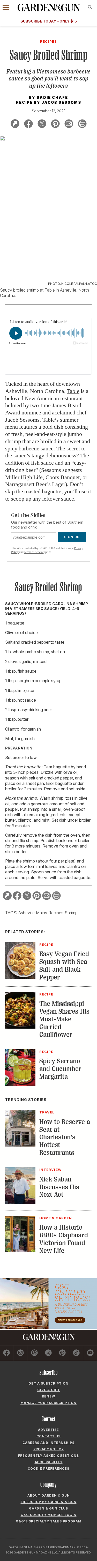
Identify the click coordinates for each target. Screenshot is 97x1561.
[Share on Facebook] (28, 124)
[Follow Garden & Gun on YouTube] (90, 1353)
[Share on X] (42, 124)
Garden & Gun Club (48, 1508)
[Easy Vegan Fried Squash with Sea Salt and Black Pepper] (20, 977)
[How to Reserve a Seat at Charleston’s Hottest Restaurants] (20, 1145)
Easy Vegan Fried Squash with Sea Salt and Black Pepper (64, 965)
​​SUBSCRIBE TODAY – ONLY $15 (48, 21)
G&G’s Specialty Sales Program (48, 1521)
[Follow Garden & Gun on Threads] (34, 1353)
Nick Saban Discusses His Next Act (59, 1187)
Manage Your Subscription (48, 1403)
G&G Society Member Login (49, 1515)
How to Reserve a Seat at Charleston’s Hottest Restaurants (64, 1137)
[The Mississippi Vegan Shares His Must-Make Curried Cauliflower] (20, 1027)
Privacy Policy (48, 1449)
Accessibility (49, 1462)
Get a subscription (48, 1383)
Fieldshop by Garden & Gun (49, 1502)
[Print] (82, 124)
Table (73, 391)
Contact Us (48, 1436)
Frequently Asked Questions (48, 1456)
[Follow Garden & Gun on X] (48, 1353)
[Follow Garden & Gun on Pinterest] (62, 1353)
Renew (48, 1396)
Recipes (55, 912)
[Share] (15, 124)
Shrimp (71, 912)
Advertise (48, 1430)
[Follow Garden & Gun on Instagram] (20, 1353)
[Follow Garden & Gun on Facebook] (6, 1353)
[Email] (69, 124)
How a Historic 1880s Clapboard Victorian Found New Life (63, 1239)
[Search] (89, 7)
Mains (41, 912)
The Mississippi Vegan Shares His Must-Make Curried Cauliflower (64, 1019)
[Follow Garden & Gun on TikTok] (76, 1353)
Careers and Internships (48, 1443)
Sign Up (71, 537)
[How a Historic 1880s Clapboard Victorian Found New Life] (20, 1250)
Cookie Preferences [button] (48, 1468)
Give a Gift (48, 1390)
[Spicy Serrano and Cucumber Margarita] (20, 1084)
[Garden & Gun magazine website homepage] (49, 7)
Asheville (26, 912)
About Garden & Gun (48, 1495)
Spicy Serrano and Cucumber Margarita (60, 1068)
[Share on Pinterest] (55, 124)
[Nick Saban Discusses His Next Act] (20, 1202)
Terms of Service (33, 552)
